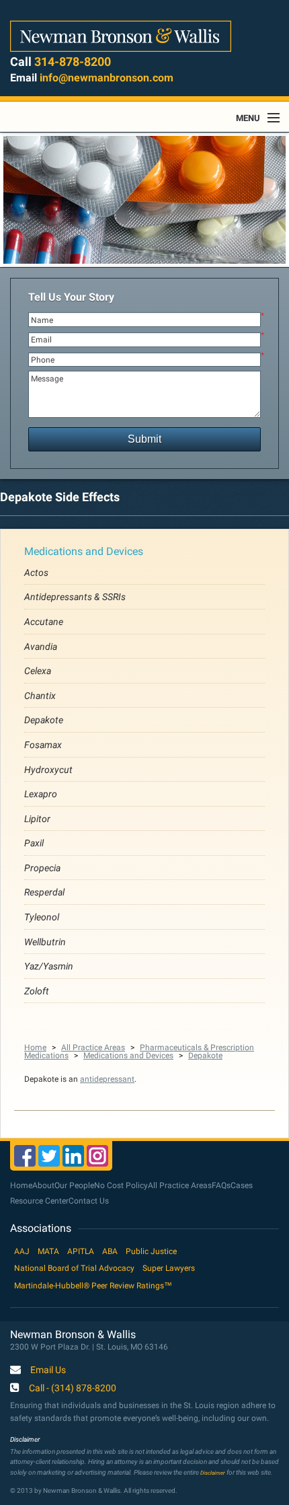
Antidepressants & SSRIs (75, 596)
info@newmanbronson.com (106, 77)
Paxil (34, 843)
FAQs (221, 1185)
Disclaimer (212, 1472)
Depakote (43, 719)
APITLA (80, 1251)
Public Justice (151, 1251)
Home (35, 1047)
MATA (48, 1251)
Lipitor (37, 818)
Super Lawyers (168, 1268)
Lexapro (40, 793)
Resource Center (39, 1201)
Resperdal (44, 892)
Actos (36, 572)
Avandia (40, 646)
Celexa (37, 670)
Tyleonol (41, 917)
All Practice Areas (93, 1047)
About (43, 1185)
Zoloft (36, 991)
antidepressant (107, 1079)
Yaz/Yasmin (48, 966)
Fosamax (43, 744)
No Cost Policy (121, 1185)
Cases (242, 1185)
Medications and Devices (83, 551)
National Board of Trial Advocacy (74, 1268)
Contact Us (89, 1201)
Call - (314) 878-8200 (72, 1388)
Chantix (40, 695)
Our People (74, 1185)
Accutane (43, 621)
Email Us (48, 1370)
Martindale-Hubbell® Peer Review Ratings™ (93, 1285)
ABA (110, 1251)
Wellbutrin (45, 942)
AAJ (22, 1251)
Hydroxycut (48, 769)
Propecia (42, 867)
